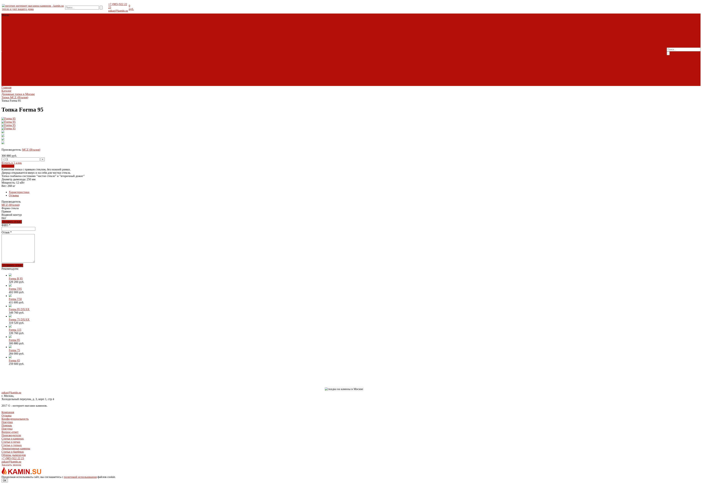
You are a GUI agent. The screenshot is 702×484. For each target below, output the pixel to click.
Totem (40, 34)
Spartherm (8, 34)
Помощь (6, 425)
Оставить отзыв (11, 221)
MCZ (77, 31)
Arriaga (6, 57)
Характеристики (19, 192)
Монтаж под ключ (146, 51)
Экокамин (50, 34)
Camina (26, 41)
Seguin (130, 31)
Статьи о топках (503, 48)
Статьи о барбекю (422, 51)
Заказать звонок (11, 464)
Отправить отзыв (12, 265)
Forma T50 (15, 299)
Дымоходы (105, 21)
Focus (5, 64)
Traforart (36, 64)
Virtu (45, 64)
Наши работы (167, 51)
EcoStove (22, 48)
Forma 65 (14, 360)
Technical (30, 34)
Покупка (406, 48)
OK (4, 480)
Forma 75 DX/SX (19, 319)
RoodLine (110, 31)
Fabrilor (28, 31)
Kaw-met (56, 31)
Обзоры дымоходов (446, 51)
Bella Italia (15, 41)
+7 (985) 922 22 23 (12, 458)
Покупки (7, 422)
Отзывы (14, 195)
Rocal (27, 64)
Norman (6, 71)
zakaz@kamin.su (118, 10)
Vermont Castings (117, 48)
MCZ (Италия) (31, 149)
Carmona (43, 57)
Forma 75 (14, 350)
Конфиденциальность (15, 418)
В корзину (7, 166)
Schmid (120, 31)
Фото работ (58, 25)
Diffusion (17, 31)
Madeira (59, 41)
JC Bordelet (16, 64)
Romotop (97, 31)
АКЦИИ (44, 25)
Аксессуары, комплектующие (20, 25)
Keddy (70, 48)
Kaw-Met (59, 48)
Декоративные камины (15, 448)
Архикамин (18, 57)
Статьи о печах (482, 48)
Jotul (50, 48)
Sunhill (80, 41)
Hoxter (38, 31)
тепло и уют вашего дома (18, 9)
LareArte (49, 41)
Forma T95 (15, 288)
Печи (29, 21)
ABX (5, 41)
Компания (7, 412)
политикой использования (80, 477)
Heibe (5, 84)
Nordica (79, 48)
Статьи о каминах (461, 48)
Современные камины (72, 21)
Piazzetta (86, 31)
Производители (440, 48)
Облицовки (17, 21)
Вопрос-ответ (420, 48)
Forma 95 (14, 340)
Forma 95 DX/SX (19, 309)
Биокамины (120, 21)
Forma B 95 (16, 278)
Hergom (33, 48)
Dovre (12, 48)
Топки (6, 21)
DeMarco (32, 57)
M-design (68, 31)
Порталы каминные (45, 21)
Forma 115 (15, 329)
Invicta (46, 31)
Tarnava (19, 34)
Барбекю (92, 21)
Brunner (6, 31)
